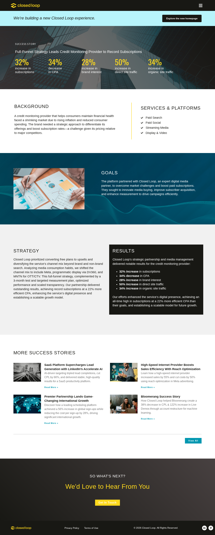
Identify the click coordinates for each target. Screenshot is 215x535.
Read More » (51, 387)
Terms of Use (91, 528)
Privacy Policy (71, 528)
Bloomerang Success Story (160, 396)
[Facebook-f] (210, 528)
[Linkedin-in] (204, 528)
